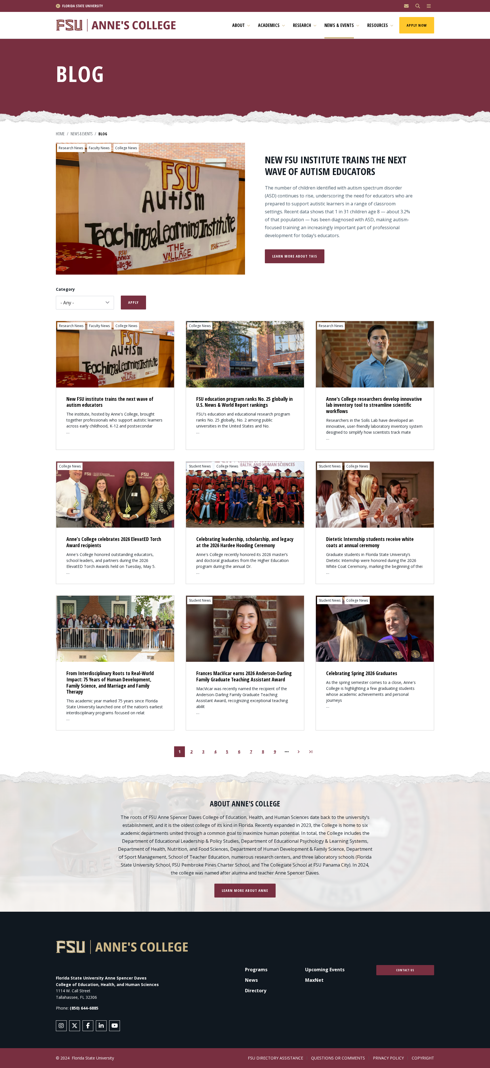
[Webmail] (406, 6)
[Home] (118, 25)
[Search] (417, 6)
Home (60, 133)
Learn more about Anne (245, 890)
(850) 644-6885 (84, 1008)
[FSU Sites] (428, 6)
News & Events (81, 133)
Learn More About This (294, 256)
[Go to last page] (310, 751)
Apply (133, 302)
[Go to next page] (298, 751)
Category (65, 289)
